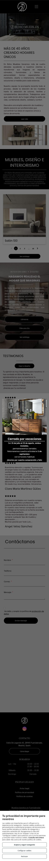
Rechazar (24, 856)
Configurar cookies (24, 850)
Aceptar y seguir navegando (24, 845)
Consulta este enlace (36, 837)
